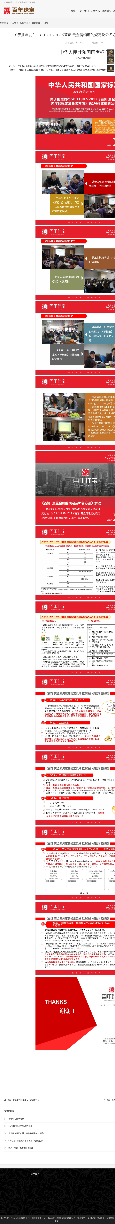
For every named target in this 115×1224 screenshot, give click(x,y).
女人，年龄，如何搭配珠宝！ (21, 1148)
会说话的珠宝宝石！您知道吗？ (26, 1100)
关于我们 (35, 1174)
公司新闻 (36, 23)
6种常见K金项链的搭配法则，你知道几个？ (27, 1140)
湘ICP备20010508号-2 (65, 1218)
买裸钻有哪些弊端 (16, 1119)
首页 (14, 23)
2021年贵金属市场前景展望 (20, 1126)
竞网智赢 (92, 1218)
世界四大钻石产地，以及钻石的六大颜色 (26, 1133)
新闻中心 (24, 23)
